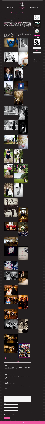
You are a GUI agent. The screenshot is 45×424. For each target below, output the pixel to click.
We (14, 25)
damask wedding (15, 358)
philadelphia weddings (25, 358)
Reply (6, 369)
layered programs (20, 358)
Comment (5, 395)
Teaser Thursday (35, 61)
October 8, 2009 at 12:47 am (11, 383)
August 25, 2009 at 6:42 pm (10, 374)
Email (5, 406)
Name (5, 403)
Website (5, 409)
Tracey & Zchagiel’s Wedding (36, 60)
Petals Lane (5, 23)
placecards (29, 358)
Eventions (11, 24)
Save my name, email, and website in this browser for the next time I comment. (14, 413)
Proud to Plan (20, 422)
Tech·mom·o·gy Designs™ (27, 422)
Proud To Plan (22, 6)
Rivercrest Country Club (18, 22)
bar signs (12, 358)
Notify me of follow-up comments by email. (10, 414)
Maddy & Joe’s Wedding (36, 59)
